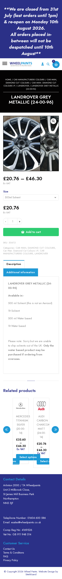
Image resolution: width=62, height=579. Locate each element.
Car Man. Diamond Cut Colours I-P (20, 250)
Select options (28, 457)
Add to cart (33, 232)
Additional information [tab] (21, 272)
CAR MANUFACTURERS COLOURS (29, 79)
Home (8, 79)
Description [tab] (14, 264)
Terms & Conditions (13, 552)
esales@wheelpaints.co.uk (26, 522)
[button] (53, 121)
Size (5, 191)
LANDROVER (23, 85)
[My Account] (42, 64)
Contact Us (9, 549)
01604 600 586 (37, 518)
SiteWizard (31, 574)
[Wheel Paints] (21, 64)
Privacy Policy (10, 560)
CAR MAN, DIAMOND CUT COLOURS (35, 248)
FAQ (5, 556)
